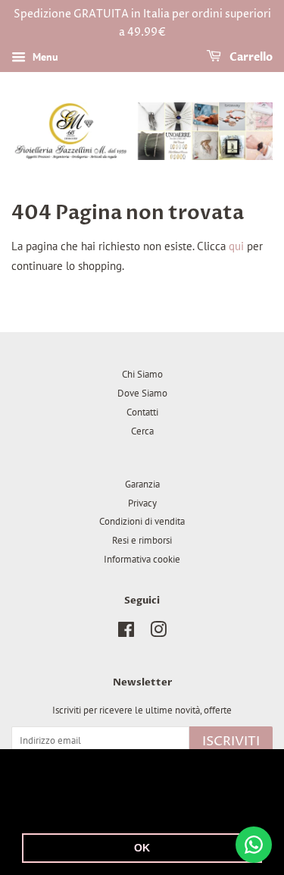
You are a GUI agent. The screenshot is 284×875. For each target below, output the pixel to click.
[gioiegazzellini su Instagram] (158, 632)
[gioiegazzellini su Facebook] (126, 632)
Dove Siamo (142, 393)
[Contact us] (254, 844)
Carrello (250, 57)
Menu (44, 57)
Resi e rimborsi (142, 540)
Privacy (142, 503)
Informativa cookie (142, 559)
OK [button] (142, 848)
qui (236, 246)
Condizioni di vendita (142, 521)
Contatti (142, 412)
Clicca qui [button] (203, 808)
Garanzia (142, 484)
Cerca (142, 431)
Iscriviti (231, 741)
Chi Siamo (142, 374)
